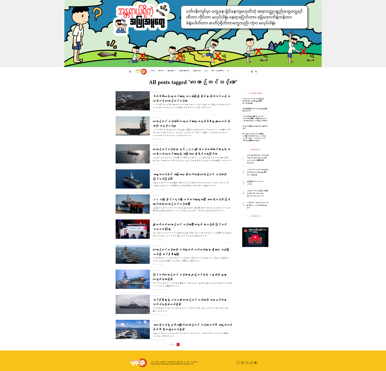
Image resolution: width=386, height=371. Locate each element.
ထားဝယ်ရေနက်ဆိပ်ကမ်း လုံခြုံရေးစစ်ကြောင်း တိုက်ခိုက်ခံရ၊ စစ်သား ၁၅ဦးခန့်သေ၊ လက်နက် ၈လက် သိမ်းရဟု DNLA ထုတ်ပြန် (254, 137)
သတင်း (152, 71)
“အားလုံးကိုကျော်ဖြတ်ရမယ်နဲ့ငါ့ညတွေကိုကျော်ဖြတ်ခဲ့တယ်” (254, 109)
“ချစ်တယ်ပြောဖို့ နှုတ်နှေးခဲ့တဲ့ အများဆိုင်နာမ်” (255, 127)
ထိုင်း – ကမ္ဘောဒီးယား (217, 71)
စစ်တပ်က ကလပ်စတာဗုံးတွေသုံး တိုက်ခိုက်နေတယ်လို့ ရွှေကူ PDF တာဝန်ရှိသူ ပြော (253, 100)
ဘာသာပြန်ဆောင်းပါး (183, 71)
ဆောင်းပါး (161, 71)
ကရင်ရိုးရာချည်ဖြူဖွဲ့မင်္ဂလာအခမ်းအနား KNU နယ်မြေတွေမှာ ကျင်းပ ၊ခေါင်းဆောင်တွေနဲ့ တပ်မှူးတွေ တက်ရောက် (254, 118)
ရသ (205, 71)
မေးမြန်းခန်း (196, 71)
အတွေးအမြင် (171, 71)
